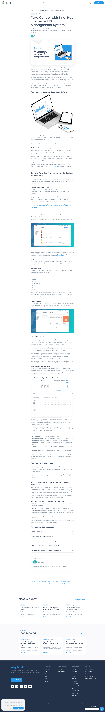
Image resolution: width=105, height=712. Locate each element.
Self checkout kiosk (89, 679)
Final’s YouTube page (52, 476)
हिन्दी (60, 585)
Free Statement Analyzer (76, 698)
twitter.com (35, 569)
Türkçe (52, 581)
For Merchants (89, 669)
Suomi (36, 585)
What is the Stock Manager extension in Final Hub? (52, 546)
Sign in (91, 3)
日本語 (39, 585)
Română (47, 585)
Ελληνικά (45, 583)
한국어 (63, 583)
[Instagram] (16, 686)
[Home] (6, 3)
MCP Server (75, 693)
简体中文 (50, 583)
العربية (68, 581)
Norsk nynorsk (37, 581)
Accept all (18, 708)
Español (67, 583)
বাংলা (57, 585)
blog (65, 476)
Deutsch (71, 583)
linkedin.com (41, 569)
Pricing (59, 3)
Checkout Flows (76, 686)
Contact (74, 676)
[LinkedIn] (25, 686)
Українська (43, 581)
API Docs (74, 695)
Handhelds (88, 674)
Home (32, 10)
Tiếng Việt (69, 585)
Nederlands (63, 581)
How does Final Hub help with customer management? (52, 550)
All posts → (83, 633)
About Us (74, 674)
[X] (21, 686)
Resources (66, 3)
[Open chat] (102, 709)
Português (59, 583)
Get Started (99, 3)
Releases (74, 679)
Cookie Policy (30, 703)
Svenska (54, 583)
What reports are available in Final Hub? (52, 536)
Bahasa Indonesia (34, 583)
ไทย (62, 585)
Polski (43, 585)
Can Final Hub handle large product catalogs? (52, 541)
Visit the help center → (80, 599)
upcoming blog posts (54, 166)
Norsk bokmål (57, 581)
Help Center (75, 691)
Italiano (32, 585)
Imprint (49, 703)
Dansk (32, 581)
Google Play (61, 671)
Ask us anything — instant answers (92, 708)
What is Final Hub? (52, 531)
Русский (54, 585)
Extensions (75, 683)
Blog (35, 10)
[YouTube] (30, 686)
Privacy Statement (40, 703)
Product (37, 3)
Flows (44, 3)
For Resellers (89, 671)
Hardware (51, 3)
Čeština (40, 583)
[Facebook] (12, 686)
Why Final (74, 671)
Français (48, 581)
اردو (51, 585)
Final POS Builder (60, 255)
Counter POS (89, 676)
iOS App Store (62, 669)
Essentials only (8, 708)
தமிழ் (65, 585)
